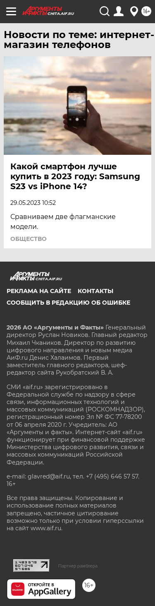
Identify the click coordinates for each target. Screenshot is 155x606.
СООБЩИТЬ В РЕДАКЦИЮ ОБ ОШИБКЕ (68, 302)
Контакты (95, 291)
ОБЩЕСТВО (28, 239)
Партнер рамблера (78, 565)
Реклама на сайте (39, 291)
